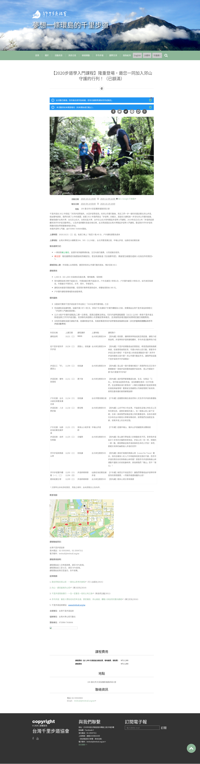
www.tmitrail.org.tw (76, 605)
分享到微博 (125, 111)
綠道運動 (86, 55)
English (137, 55)
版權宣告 (43, 725)
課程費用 (101, 651)
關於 (47, 55)
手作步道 (99, 55)
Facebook (89, 730)
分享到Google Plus (144, 111)
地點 (77, 209)
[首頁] (50, 14)
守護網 (157, 56)
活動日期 (75, 199)
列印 (151, 98)
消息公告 (72, 55)
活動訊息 (58, 55)
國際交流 (113, 55)
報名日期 (75, 204)
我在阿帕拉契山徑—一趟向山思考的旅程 (69, 581)
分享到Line (132, 111)
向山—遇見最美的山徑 (62, 587)
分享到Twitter (119, 111)
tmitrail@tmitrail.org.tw (85, 700)
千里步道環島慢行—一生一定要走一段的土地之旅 (73, 593)
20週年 (147, 55)
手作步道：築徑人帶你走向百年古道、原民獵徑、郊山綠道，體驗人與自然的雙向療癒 (87, 599)
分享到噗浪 (138, 111)
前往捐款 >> (83, 744)
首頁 (37, 55)
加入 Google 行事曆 (127, 198)
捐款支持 (125, 56)
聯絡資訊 (101, 689)
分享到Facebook (113, 111)
